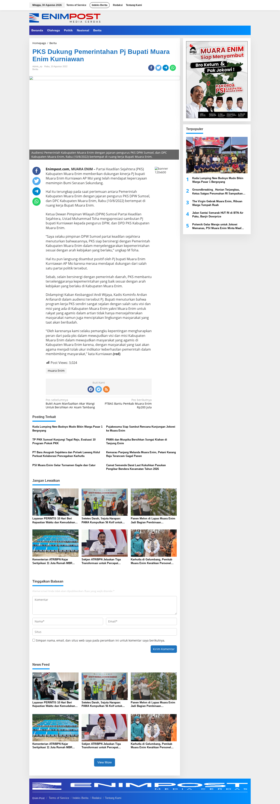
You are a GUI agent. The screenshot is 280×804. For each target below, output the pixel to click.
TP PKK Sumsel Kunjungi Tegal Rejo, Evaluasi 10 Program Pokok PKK (64, 441)
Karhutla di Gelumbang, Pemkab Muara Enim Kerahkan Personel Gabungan (151, 561)
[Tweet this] (158, 68)
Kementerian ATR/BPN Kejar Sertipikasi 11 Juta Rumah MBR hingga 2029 (52, 561)
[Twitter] (98, 389)
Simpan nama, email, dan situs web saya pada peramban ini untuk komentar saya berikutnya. (100, 640)
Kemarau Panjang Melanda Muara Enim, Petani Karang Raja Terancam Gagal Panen (141, 454)
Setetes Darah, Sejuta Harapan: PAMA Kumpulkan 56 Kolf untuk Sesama (102, 520)
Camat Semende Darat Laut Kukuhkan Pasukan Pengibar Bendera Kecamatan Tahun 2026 (136, 467)
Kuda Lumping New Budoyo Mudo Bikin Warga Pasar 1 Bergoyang (67, 428)
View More (104, 762)
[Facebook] (91, 389)
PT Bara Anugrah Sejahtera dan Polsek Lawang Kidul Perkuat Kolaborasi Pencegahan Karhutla (66, 454)
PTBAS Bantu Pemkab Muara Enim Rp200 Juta (128, 403)
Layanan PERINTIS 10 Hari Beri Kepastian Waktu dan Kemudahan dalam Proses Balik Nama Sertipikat (55, 520)
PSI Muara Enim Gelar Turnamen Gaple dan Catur (64, 465)
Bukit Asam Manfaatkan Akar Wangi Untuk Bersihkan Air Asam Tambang (70, 403)
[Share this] (151, 68)
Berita (35, 69)
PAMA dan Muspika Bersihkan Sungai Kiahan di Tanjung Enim (136, 441)
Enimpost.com (57, 169)
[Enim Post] (64, 17)
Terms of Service (59, 797)
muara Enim (56, 370)
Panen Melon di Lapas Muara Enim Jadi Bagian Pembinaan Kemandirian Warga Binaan (153, 520)
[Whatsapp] (173, 68)
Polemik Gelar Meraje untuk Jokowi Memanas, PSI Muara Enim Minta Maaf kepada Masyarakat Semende (216, 226)
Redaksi (96, 797)
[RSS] (106, 389)
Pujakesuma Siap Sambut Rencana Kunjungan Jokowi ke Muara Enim (140, 428)
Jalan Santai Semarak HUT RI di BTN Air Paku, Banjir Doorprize (217, 214)
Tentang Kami (113, 797)
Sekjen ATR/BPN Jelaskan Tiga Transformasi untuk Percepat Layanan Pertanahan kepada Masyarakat (101, 561)
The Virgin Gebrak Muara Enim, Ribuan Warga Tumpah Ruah (217, 203)
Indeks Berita (80, 797)
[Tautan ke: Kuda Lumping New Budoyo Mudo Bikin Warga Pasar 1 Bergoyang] (217, 155)
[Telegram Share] (166, 68)
